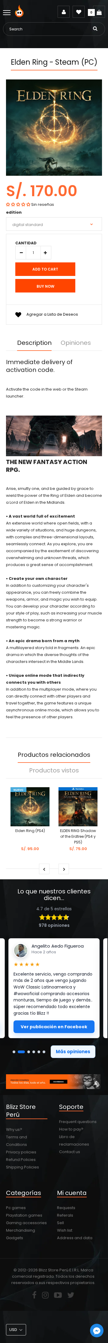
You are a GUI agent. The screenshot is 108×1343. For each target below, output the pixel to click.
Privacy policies (21, 1152)
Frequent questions (78, 1122)
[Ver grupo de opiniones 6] (44, 1052)
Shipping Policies (22, 1167)
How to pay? (71, 1129)
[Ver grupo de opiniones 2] (21, 1052)
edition (14, 212)
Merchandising (20, 1230)
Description (34, 343)
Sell (60, 1223)
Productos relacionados (54, 754)
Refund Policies (21, 1159)
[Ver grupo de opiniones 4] (33, 1052)
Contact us (69, 1152)
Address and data (74, 1238)
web (57, 389)
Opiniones (76, 343)
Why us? (14, 1129)
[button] (18, 204)
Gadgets (14, 1238)
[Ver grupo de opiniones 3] (28, 1052)
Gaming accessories (26, 1223)
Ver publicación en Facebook (54, 1027)
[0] (99, 12)
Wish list (64, 1230)
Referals (65, 1215)
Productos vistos (54, 770)
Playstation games (24, 1215)
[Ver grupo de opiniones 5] (39, 1052)
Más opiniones (73, 1051)
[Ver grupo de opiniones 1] (14, 1052)
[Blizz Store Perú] (20, 16)
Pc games (16, 1208)
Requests (66, 1208)
